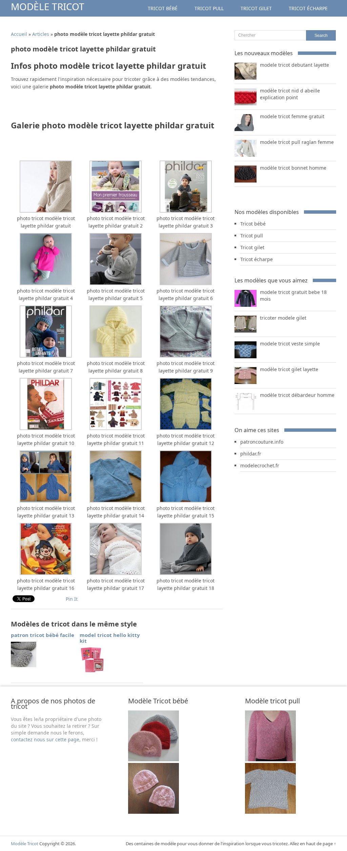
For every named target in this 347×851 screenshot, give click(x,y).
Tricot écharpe (308, 8)
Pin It (72, 599)
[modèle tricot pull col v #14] (270, 812)
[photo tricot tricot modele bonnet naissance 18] (153, 812)
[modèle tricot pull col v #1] (270, 759)
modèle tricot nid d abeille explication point (290, 94)
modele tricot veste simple (290, 343)
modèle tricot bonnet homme (293, 168)
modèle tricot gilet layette (289, 369)
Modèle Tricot (47, 6)
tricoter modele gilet (283, 318)
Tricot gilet (256, 8)
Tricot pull (209, 8)
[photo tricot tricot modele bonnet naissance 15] (153, 759)
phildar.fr (250, 453)
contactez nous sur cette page (45, 739)
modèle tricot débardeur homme (297, 395)
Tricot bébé (163, 8)
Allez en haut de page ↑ (313, 844)
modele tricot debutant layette (294, 65)
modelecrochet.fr (259, 465)
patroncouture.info (261, 442)
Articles (40, 34)
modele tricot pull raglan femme (297, 142)
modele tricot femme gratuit (292, 116)
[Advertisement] (90, 107)
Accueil (19, 34)
